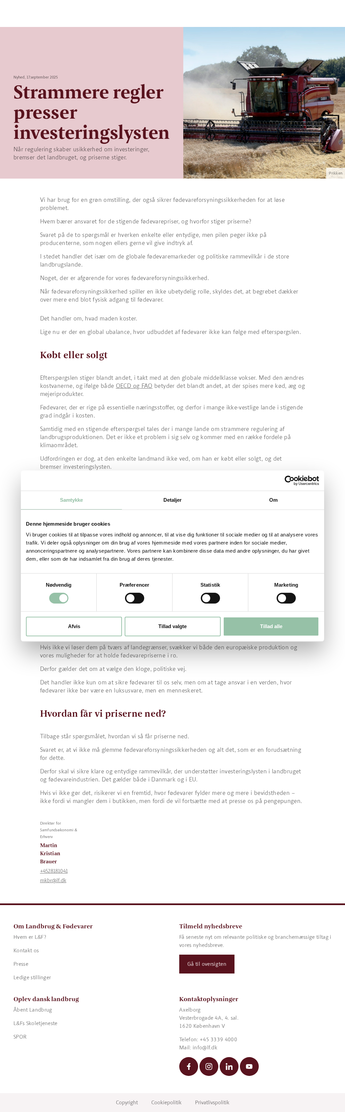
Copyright (127, 1102)
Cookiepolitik (166, 1102)
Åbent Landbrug (32, 1010)
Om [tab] (273, 500)
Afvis (74, 626)
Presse (20, 964)
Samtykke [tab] (71, 500)
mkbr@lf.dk (53, 880)
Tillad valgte (172, 626)
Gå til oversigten (206, 964)
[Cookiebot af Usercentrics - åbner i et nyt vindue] (289, 480)
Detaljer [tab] (172, 500)
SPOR (20, 1036)
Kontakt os (26, 950)
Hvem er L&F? (29, 937)
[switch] (134, 598)
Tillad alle (271, 626)
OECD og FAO (134, 386)
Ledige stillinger (32, 977)
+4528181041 (54, 871)
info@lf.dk (205, 1047)
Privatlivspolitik (212, 1102)
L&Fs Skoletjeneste (35, 1023)
